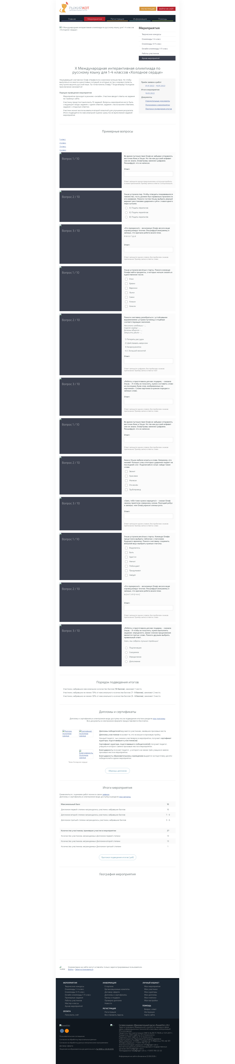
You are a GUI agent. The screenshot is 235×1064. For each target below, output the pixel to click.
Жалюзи (133, 480)
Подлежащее (135, 647)
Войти (70, 969)
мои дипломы (159, 718)
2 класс (62, 143)
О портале (109, 986)
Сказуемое (134, 652)
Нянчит (132, 561)
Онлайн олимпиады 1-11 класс (78, 995)
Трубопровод (135, 489)
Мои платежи (150, 997)
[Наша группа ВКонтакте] (62, 1031)
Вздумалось (134, 548)
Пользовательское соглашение (72, 1036)
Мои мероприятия (152, 986)
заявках (105, 794)
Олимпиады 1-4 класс (74, 989)
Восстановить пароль (114, 1015)
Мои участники (151, 989)
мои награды (125, 796)
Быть (131, 552)
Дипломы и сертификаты (116, 995)
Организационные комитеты (117, 989)
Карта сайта (149, 1015)
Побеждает (134, 566)
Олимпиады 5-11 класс (75, 992)
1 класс (62, 139)
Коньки (132, 301)
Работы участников (150, 53)
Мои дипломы (150, 995)
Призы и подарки (112, 997)
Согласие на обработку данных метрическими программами (83, 1043)
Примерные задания (74, 997)
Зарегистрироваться (84, 969)
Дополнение (134, 661)
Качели (132, 306)
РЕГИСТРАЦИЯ (147, 9)
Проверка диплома (113, 1000)
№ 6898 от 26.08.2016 (105, 1049)
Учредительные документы (157, 101)
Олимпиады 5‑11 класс (151, 44)
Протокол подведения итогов (158, 109)
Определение (135, 657)
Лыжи (132, 292)
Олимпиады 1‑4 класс (151, 39)
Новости (108, 1003)
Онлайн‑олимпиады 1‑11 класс (155, 48)
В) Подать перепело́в (138, 217)
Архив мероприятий (151, 58)
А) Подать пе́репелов (138, 208)
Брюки (132, 283)
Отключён (133, 485)
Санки (131, 297)
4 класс (62, 150)
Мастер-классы (72, 1003)
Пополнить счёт (72, 1015)
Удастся (132, 557)
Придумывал (135, 570)
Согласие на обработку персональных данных (77, 1039)
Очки (131, 279)
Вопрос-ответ (150, 1009)
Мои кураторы (150, 992)
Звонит (132, 471)
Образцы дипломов (118, 771)
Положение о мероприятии (157, 105)
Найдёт (132, 575)
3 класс (62, 146)
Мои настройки (151, 1000)
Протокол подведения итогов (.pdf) (117, 857)
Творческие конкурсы (151, 34)
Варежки (133, 288)
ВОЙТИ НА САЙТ (166, 9)
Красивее (133, 476)
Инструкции (149, 1012)
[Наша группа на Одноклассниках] (67, 1031)
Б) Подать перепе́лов (138, 212)
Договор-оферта (112, 992)
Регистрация (110, 1012)
